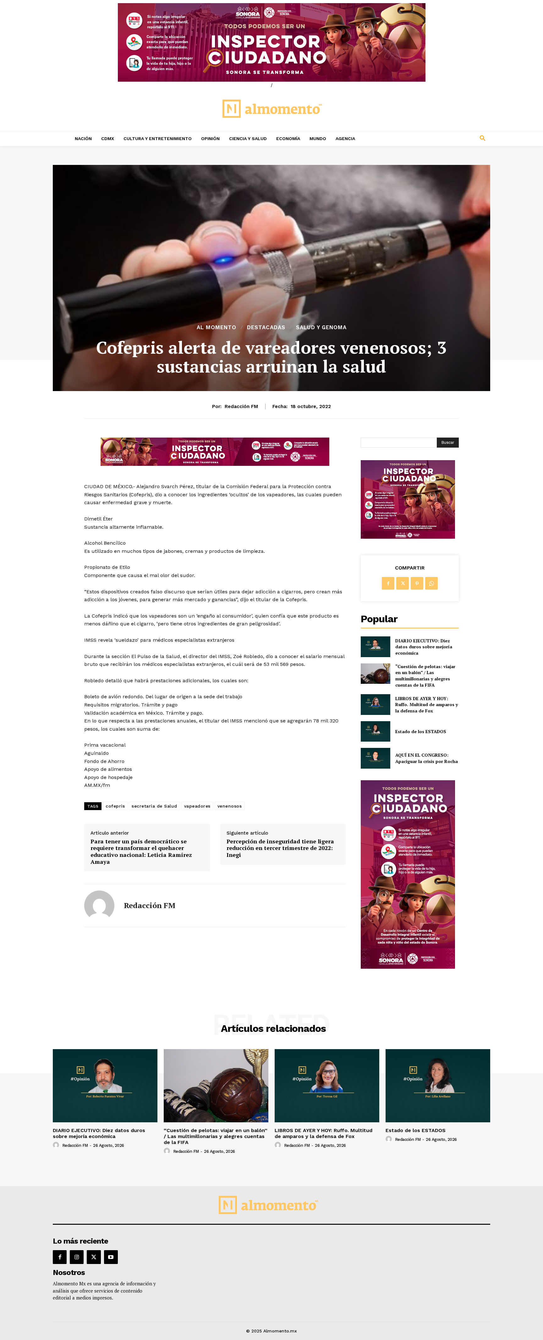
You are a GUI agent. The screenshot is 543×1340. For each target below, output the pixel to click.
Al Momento (216, 327)
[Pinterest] (417, 583)
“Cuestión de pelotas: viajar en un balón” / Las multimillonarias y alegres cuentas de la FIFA (425, 675)
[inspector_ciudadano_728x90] (215, 464)
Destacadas (266, 327)
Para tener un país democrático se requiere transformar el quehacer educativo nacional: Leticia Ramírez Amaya (141, 851)
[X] (402, 583)
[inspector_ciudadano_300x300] (408, 537)
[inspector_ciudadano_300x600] (408, 967)
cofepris (115, 806)
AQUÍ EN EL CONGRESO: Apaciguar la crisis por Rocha (426, 758)
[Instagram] (77, 1257)
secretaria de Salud (154, 806)
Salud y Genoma (321, 327)
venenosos (229, 806)
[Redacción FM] (99, 906)
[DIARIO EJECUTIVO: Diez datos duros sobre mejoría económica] (375, 646)
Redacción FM (241, 406)
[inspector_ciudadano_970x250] (271, 42)
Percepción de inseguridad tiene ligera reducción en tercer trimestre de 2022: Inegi (280, 848)
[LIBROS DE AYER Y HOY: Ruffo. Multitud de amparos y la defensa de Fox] (375, 704)
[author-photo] (57, 1145)
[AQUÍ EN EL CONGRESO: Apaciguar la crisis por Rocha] (375, 758)
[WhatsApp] (431, 583)
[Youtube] (111, 1257)
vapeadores (197, 806)
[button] (441, 138)
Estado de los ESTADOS (420, 731)
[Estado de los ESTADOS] (375, 731)
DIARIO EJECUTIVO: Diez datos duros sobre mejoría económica (423, 647)
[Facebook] (388, 583)
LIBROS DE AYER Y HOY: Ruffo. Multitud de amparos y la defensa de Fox (426, 704)
